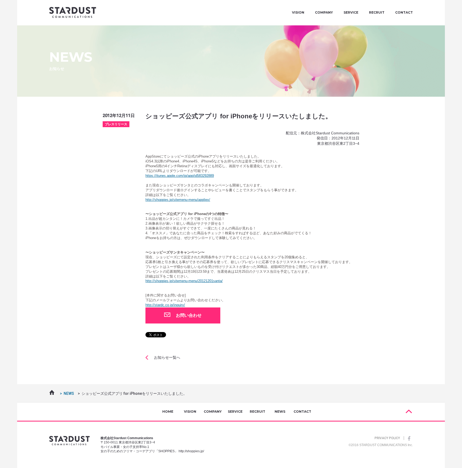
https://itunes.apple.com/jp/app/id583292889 (179, 176)
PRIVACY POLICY (387, 438)
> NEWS (66, 393)
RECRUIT (376, 12)
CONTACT (404, 12)
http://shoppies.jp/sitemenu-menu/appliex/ (177, 200)
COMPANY (324, 12)
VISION (298, 12)
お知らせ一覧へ (167, 357)
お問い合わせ (189, 315)
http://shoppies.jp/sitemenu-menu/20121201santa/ (184, 281)
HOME (167, 412)
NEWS (280, 412)
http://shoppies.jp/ (191, 451)
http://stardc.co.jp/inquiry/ (165, 305)
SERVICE (351, 12)
